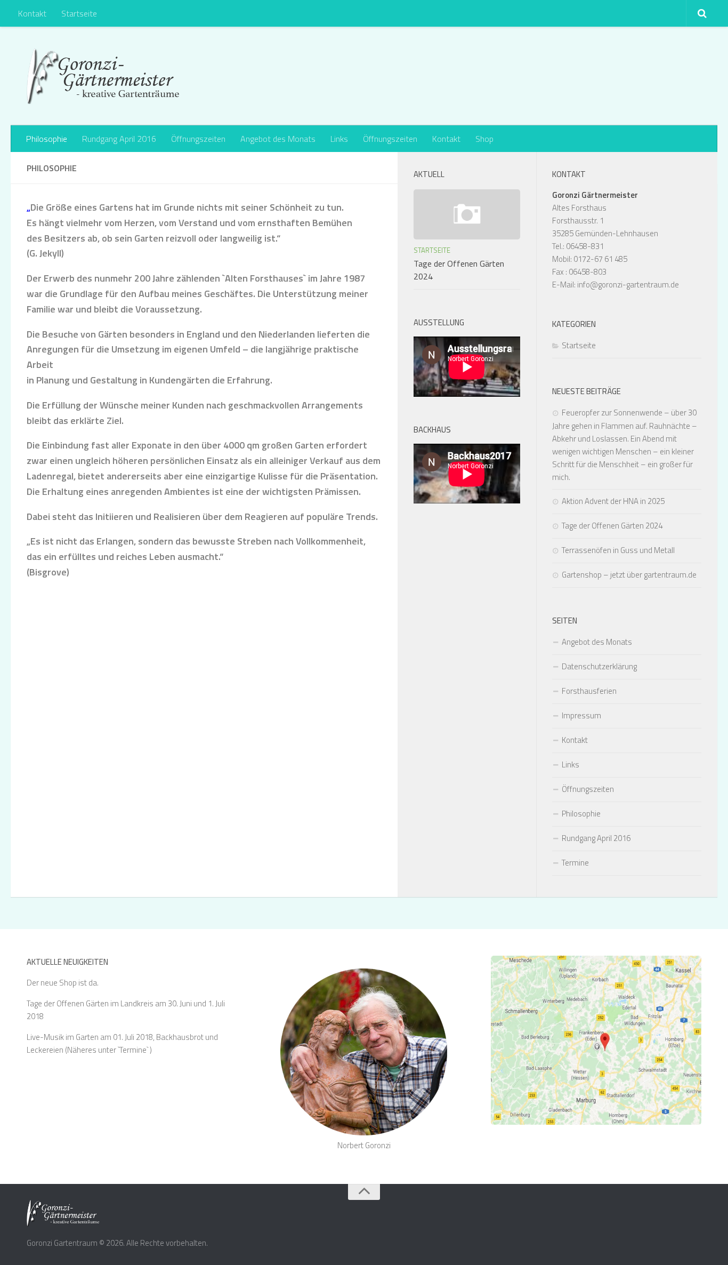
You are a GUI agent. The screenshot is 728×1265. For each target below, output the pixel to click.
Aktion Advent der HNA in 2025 (613, 501)
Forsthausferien (589, 691)
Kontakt (32, 13)
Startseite (79, 13)
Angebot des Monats (278, 138)
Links (339, 138)
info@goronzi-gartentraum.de (628, 284)
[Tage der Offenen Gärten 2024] (467, 214)
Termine (575, 862)
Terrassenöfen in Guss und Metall (618, 550)
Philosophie (46, 138)
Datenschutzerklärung (599, 666)
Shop (484, 138)
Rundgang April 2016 (119, 138)
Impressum (581, 715)
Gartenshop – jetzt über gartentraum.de (629, 575)
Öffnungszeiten (198, 138)
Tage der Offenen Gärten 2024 (612, 525)
